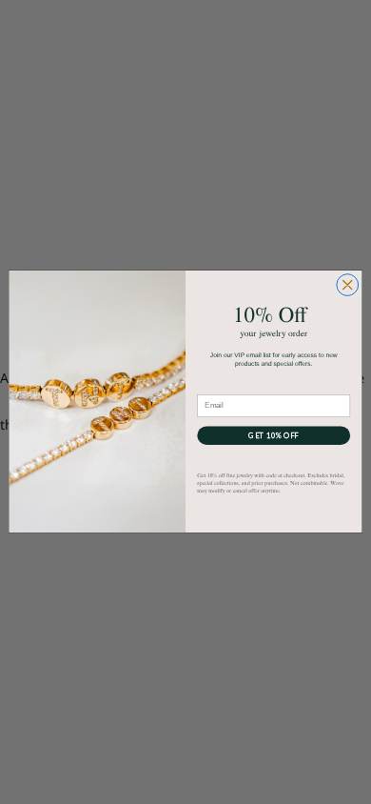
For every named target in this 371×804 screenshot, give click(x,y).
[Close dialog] (348, 285)
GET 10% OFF (273, 436)
